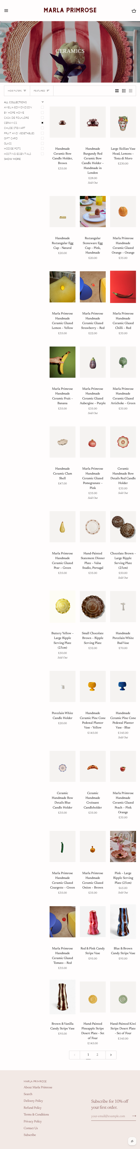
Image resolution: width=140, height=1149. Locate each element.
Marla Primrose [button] (35, 1081)
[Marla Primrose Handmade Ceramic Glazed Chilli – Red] (123, 286)
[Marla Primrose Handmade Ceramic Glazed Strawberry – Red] (93, 286)
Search (28, 1094)
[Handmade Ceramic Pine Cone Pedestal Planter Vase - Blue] (123, 686)
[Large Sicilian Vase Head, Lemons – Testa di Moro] (123, 122)
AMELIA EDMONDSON (18, 107)
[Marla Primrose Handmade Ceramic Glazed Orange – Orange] (123, 211)
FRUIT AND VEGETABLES (19, 133)
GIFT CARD (11, 138)
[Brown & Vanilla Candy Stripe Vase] (62, 997)
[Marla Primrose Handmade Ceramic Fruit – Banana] (62, 362)
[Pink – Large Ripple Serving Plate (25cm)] (123, 846)
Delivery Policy (33, 1101)
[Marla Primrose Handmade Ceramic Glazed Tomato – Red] (62, 921)
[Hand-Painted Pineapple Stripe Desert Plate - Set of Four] (93, 997)
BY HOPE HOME (14, 112)
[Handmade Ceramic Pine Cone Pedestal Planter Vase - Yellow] (93, 686)
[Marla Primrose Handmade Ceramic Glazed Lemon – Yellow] (62, 286)
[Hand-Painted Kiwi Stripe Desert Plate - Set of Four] (123, 997)
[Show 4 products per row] (131, 91)
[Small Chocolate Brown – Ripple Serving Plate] (93, 606)
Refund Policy (33, 1108)
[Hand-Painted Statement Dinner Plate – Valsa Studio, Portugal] (93, 526)
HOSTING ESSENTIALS (17, 153)
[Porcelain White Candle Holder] (62, 686)
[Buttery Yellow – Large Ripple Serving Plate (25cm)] (62, 606)
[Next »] (111, 1055)
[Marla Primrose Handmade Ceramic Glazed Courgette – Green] (62, 846)
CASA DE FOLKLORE (16, 117)
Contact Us (31, 1128)
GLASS (8, 143)
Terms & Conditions (36, 1114)
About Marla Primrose (38, 1087)
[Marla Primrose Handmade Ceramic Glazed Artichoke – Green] (123, 362)
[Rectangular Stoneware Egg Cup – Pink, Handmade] (93, 211)
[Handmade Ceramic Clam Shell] (62, 442)
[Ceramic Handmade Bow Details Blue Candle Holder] (62, 766)
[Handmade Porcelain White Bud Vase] (123, 606)
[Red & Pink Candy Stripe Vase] (93, 921)
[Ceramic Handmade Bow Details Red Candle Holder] (123, 442)
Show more (12, 159)
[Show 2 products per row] (117, 91)
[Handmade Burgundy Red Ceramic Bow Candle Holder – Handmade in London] (93, 122)
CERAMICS (10, 122)
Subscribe (30, 1135)
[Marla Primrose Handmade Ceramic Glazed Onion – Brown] (93, 846)
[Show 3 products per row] (123, 91)
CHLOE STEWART (14, 128)
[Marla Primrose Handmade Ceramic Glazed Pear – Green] (62, 526)
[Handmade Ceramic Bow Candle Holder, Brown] (62, 122)
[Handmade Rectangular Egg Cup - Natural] (62, 211)
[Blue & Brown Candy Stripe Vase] (123, 921)
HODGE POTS (12, 148)
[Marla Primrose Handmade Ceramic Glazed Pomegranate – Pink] (93, 442)
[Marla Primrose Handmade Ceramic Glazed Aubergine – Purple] (93, 362)
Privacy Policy (33, 1121)
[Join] (133, 1116)
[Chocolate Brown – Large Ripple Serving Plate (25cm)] (123, 526)
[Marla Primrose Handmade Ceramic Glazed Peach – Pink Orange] (123, 766)
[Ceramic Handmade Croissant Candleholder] (93, 766)
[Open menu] (9, 10)
